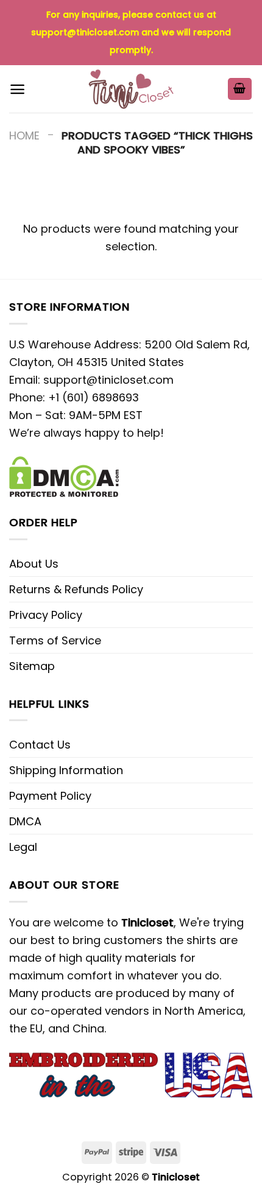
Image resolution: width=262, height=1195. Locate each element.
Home (24, 135)
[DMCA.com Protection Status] (64, 475)
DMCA (25, 821)
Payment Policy (50, 795)
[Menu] (17, 89)
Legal (23, 847)
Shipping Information (66, 770)
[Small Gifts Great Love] (131, 89)
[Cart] (240, 89)
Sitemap (32, 666)
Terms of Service (55, 640)
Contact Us (40, 744)
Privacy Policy (45, 614)
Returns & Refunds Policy (76, 589)
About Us (33, 563)
